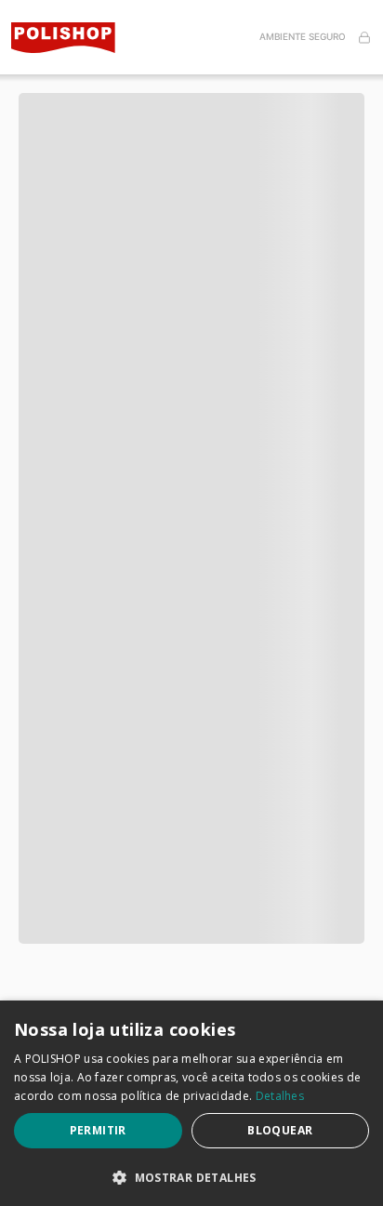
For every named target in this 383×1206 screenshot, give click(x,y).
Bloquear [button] (279, 1130)
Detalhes (280, 1096)
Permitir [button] (98, 1130)
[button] (191, 84)
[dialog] (191, 1103)
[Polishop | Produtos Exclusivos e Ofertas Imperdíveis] (70, 37)
